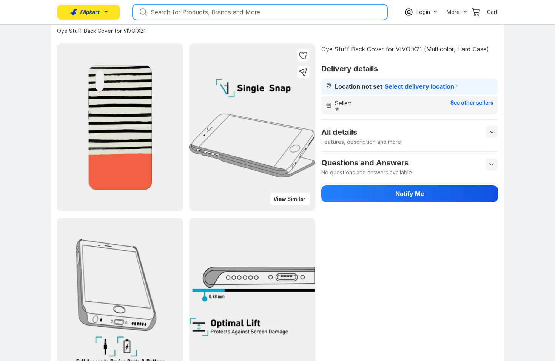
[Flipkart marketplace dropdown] (85, 12)
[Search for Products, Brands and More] (142, 12)
